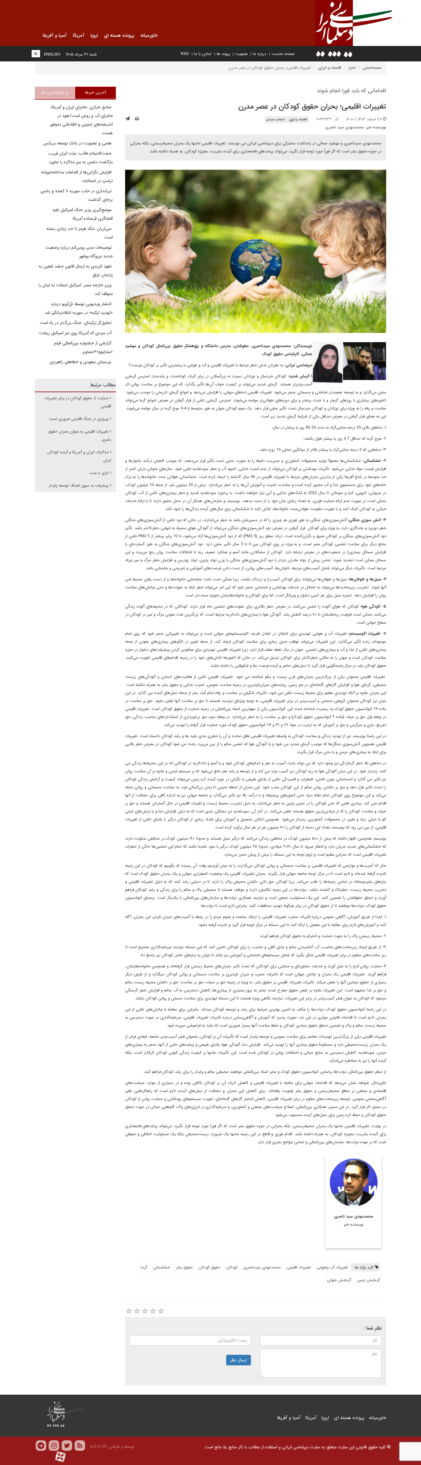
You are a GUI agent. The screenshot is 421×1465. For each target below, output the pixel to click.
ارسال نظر (238, 1360)
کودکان (232, 1267)
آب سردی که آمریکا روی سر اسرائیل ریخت (76, 333)
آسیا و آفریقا (288, 1417)
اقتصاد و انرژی (329, 67)
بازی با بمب (98, 473)
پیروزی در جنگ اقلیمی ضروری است (78, 419)
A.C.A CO (98, 1446)
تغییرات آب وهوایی (332, 1267)
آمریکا (311, 1417)
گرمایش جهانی (339, 1280)
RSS (185, 54)
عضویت (241, 54)
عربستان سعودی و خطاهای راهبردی (81, 362)
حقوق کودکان (209, 1267)
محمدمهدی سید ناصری (344, 127)
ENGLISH (52, 54)
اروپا (325, 1417)
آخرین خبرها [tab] (95, 92)
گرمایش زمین (368, 1280)
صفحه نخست (283, 54)
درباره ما (259, 54)
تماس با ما (202, 54)
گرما (144, 1267)
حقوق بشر (184, 1267)
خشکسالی (161, 1267)
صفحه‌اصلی (372, 67)
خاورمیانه (377, 1417)
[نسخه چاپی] (137, 118)
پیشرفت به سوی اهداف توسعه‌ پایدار (78, 485)
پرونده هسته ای (349, 1417)
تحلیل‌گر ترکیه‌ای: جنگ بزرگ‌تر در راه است (76, 322)
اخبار (352, 67)
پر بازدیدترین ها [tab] (55, 92)
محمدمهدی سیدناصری (262, 1267)
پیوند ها (223, 54)
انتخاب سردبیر (275, 119)
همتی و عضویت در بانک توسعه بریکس (78, 143)
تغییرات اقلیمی (299, 1267)
